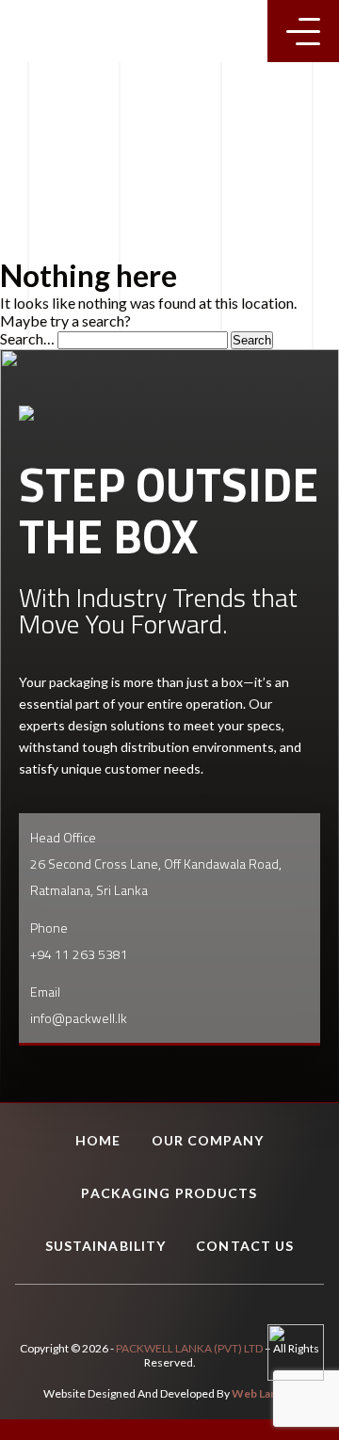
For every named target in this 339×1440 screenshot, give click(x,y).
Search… (27, 338)
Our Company (208, 1140)
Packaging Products (169, 1193)
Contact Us (245, 1246)
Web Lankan (264, 1393)
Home (98, 1140)
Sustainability (106, 1246)
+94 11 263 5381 (79, 954)
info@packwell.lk (78, 1018)
